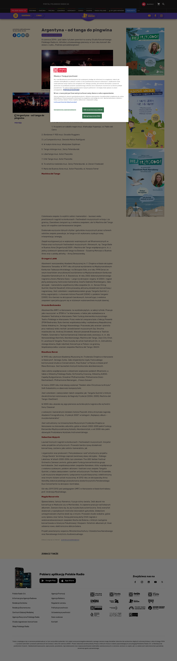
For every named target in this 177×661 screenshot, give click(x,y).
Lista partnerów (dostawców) (65, 102)
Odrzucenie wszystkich (93, 110)
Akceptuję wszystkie (92, 116)
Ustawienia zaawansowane (65, 110)
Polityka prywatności (71, 90)
